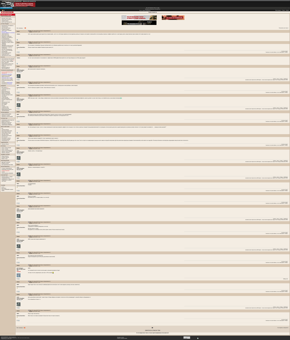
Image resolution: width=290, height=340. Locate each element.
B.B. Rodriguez (20, 268)
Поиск (283, 10)
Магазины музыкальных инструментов (152, 9)
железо (3, 105)
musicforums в (7, 83)
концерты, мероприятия (7, 99)
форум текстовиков (6, 92)
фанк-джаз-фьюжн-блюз (7, 130)
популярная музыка (6, 139)
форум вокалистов (6, 91)
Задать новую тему (7, 12)
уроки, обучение (5, 62)
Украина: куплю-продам (7, 151)
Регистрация (278, 10)
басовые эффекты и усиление (8, 32)
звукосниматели (5, 33)
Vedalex (18, 34)
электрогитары (5, 26)
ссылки (3, 171)
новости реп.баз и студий (7, 79)
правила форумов (5, 170)
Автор (18, 31)
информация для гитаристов (8, 120)
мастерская (4, 87)
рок (2, 128)
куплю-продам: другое (6, 52)
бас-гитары (4, 31)
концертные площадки (6, 75)
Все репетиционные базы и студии (152, 7)
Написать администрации (122, 338)
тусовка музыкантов (6, 88)
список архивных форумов (7, 173)
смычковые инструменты (7, 41)
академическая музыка (6, 135)
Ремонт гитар (4, 158)
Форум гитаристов (152, 12)
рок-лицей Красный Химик (7, 164)
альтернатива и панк (6, 133)
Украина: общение (6, 152)
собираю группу (5, 20)
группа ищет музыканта (7, 19)
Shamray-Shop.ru (5, 144)
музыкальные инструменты (7, 25)
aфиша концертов (5, 76)
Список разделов (6, 14)
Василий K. (4, 188)
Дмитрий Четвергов (6, 162)
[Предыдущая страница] (152, 328)
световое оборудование (7, 49)
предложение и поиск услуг (7, 63)
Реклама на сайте (120, 337)
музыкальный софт (6, 102)
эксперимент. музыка (6, 138)
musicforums (7, 82)
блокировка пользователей (7, 169)
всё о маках (4, 104)
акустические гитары (6, 28)
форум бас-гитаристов (6, 122)
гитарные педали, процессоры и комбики (6, 30)
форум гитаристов (6, 121)
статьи (3, 81)
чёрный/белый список (6, 55)
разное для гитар (5, 35)
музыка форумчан (5, 98)
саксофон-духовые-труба (7, 94)
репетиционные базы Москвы (8, 58)
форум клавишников (6, 93)
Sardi (18, 69)
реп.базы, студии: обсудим (7, 61)
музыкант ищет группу (6, 18)
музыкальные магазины (7, 74)
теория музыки (5, 97)
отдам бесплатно (5, 54)
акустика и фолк (5, 134)
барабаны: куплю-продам (7, 116)
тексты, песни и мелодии (7, 50)
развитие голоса (5, 163)
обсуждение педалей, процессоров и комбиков (7, 124)
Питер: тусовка (5, 148)
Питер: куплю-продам (6, 147)
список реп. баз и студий (7, 77)
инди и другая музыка (6, 132)
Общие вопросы (5, 156)
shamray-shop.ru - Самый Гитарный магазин (7, 177)
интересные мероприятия (7, 80)
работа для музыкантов (7, 22)
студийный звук (5, 106)
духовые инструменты (6, 40)
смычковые (4, 96)
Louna (3, 187)
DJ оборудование (5, 38)
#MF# (18, 45)
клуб (3, 100)
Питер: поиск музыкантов (7, 150)
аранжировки (4, 51)
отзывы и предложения (7, 168)
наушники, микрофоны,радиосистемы (7, 45)
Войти (287, 10)
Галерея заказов (5, 157)
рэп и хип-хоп (4, 136)
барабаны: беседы (6, 115)
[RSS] (3, 10)
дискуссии (4, 90)
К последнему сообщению (282, 327)
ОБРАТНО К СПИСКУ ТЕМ (152, 330)
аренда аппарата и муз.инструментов (6, 68)
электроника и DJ (5, 140)
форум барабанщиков (6, 114)
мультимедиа (4, 103)
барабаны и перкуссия (6, 36)
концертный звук (5, 108)
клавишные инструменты (7, 37)
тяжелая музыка (5, 129)
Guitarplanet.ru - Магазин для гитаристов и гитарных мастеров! (8, 180)
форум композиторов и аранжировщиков (7, 110)
